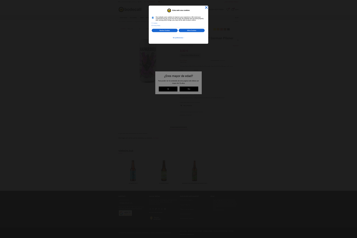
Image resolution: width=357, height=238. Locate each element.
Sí (168, 89)
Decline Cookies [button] (165, 30)
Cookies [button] (155, 23)
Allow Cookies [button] (191, 30)
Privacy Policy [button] (156, 25)
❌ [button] (206, 7)
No (189, 89)
